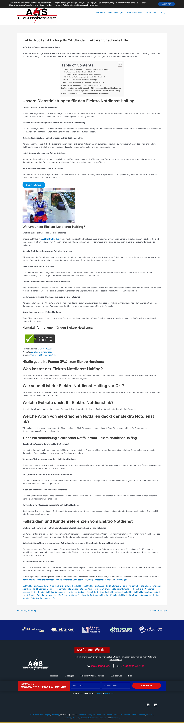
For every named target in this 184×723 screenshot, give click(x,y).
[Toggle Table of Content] (119, 64)
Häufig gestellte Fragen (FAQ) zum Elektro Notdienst (85, 77)
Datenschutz (109, 693)
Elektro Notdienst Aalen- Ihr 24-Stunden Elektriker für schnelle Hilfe (113, 586)
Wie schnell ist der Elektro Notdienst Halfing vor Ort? (84, 82)
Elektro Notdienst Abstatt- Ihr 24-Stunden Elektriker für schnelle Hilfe (102, 592)
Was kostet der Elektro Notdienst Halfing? (80, 80)
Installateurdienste (45, 580)
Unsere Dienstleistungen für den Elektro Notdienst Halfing (86, 69)
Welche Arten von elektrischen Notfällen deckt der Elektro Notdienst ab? (92, 88)
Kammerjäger (120, 580)
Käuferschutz (151, 12)
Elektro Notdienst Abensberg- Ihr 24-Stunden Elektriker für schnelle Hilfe (104, 589)
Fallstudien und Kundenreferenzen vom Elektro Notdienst (86, 94)
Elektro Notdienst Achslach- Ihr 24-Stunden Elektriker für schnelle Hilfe (93, 595)
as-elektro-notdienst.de (41, 352)
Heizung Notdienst (63, 580)
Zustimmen (166, 4)
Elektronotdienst (134, 12)
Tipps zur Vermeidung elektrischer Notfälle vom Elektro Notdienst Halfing (93, 91)
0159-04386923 (45, 349)
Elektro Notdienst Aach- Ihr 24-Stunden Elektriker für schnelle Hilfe (52, 586)
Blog (163, 12)
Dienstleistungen (116, 12)
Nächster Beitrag (158, 611)
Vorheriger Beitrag (26, 611)
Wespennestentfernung (99, 580)
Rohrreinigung (29, 580)
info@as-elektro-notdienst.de (42, 355)
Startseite (100, 12)
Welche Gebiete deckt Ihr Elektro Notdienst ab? (82, 85)
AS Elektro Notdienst (51, 239)
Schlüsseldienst (80, 580)
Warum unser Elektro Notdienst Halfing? (80, 72)
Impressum (98, 693)
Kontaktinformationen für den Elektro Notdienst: (85, 74)
